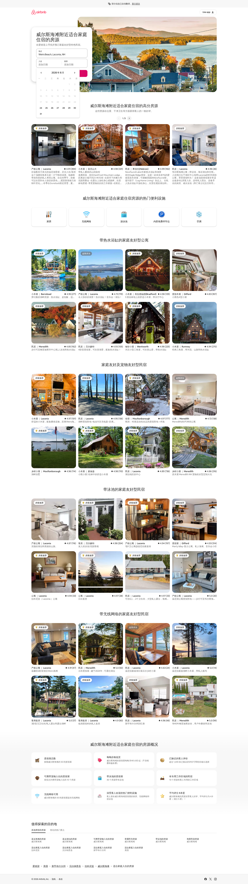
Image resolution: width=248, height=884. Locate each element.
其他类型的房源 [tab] (38, 830)
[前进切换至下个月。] (74, 73)
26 (52, 108)
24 (41, 108)
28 (63, 108)
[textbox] (49, 64)
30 (75, 108)
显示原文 (136, 3)
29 (69, 108)
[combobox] (62, 54)
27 (58, 108)
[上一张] (119, 118)
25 (46, 108)
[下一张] (129, 118)
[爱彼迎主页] (38, 12)
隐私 (54, 879)
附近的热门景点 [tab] (57, 830)
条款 (61, 879)
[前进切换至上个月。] (41, 73)
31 (41, 114)
